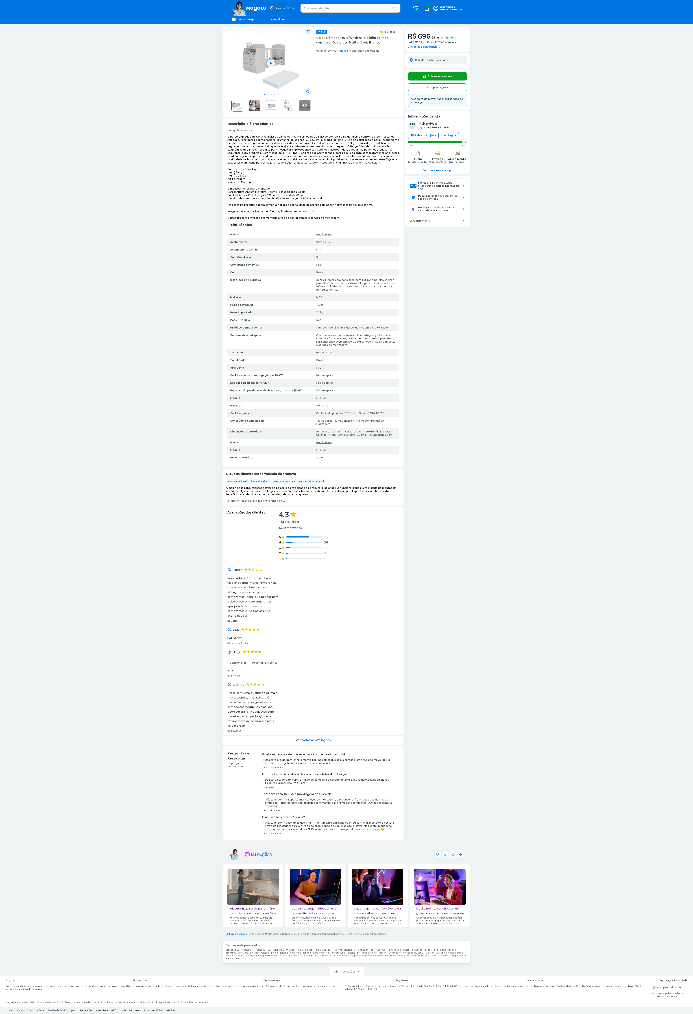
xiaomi (383, 953)
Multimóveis (324, 234)
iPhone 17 (246, 950)
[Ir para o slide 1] (264, 94)
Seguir (452, 135)
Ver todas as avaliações (313, 740)
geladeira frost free (382, 955)
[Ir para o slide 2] (267, 94)
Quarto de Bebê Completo (62, 1010)
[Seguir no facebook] (445, 854)
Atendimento (280, 19)
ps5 (373, 950)
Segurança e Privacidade (673, 980)
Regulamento (403, 980)
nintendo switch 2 (413, 953)
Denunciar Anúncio (420, 221)
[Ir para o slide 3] (271, 94)
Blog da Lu (11, 980)
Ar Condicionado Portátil (450, 953)
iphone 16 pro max (399, 950)
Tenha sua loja (271, 980)
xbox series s (369, 953)
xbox (443, 950)
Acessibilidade (535, 980)
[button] (395, 8)
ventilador (395, 953)
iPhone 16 (259, 950)
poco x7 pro (431, 950)
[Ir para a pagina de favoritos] (415, 8)
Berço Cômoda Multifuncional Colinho (269, 934)
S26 (270, 950)
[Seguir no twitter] (438, 854)
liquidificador (336, 955)
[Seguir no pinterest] (460, 854)
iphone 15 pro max (313, 953)
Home (9, 1010)
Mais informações (343, 971)
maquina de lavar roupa (313, 955)
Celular (430, 953)
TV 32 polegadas (237, 958)
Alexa (443, 955)
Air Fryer (381, 950)
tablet (229, 955)
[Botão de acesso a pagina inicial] (248, 8)
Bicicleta (240, 955)
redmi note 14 (276, 955)
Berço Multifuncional (357, 934)
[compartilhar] (307, 91)
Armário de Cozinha (426, 955)
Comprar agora (437, 87)
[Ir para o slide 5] (277, 94)
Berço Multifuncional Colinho (327, 934)
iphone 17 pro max (290, 953)
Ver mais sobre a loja (437, 170)
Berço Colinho (379, 934)
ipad (348, 955)
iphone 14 (363, 950)
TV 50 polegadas (457, 955)
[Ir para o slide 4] (274, 94)
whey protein (245, 953)
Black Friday (232, 950)
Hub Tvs (337, 950)
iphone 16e (353, 953)
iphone (452, 950)
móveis (20, 1010)
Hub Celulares (304, 950)
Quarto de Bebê (36, 1010)
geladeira (417, 950)
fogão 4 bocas (404, 955)
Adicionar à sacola (440, 76)
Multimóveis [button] (340, 50)
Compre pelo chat (669, 987)
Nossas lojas (140, 980)
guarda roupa (361, 955)
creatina (231, 953)
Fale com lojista (425, 135)
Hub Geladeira (323, 950)
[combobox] (350, 8)
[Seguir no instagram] (453, 854)
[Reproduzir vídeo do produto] (271, 63)
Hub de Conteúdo (284, 950)
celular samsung (335, 953)
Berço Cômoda (301, 934)
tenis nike (291, 955)
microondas (262, 953)
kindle (274, 953)
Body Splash (254, 955)
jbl (264, 955)
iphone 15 (349, 950)
